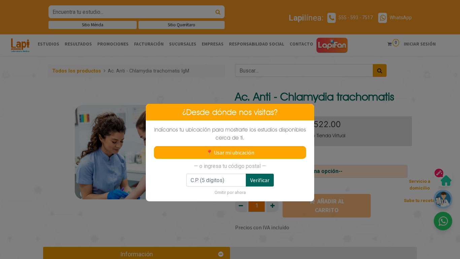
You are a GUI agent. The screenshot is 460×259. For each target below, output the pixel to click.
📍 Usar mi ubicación (230, 152)
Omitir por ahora (230, 192)
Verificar (259, 180)
